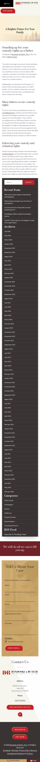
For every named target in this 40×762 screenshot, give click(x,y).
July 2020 (7, 483)
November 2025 (9, 248)
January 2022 (8, 429)
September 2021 (9, 445)
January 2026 (8, 244)
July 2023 (7, 353)
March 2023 (8, 370)
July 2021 (7, 454)
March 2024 (8, 319)
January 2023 (8, 378)
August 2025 (8, 256)
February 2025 (9, 273)
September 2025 (9, 252)
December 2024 (9, 282)
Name (7, 585)
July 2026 (7, 231)
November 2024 (9, 286)
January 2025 (8, 277)
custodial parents (8, 113)
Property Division (10, 517)
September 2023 (9, 345)
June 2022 (7, 408)
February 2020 (9, 491)
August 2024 (8, 298)
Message (8, 623)
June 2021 (7, 458)
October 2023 (9, 340)
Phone (7, 604)
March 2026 (8, 240)
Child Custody (12, 57)
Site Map (15, 750)
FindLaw (30, 753)
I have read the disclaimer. (16, 641)
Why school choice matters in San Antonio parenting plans (17, 196)
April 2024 (7, 315)
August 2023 (8, 349)
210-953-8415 (20, 700)
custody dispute (8, 154)
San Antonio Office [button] (20, 707)
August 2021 (8, 450)
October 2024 (9, 290)
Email (7, 595)
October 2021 (9, 441)
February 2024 (9, 324)
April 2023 (7, 366)
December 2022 (9, 382)
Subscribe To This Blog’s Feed (15, 534)
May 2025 (7, 261)
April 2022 (7, 416)
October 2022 (9, 391)
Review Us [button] (20, 730)
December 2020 (9, 479)
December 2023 (9, 332)
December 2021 (9, 433)
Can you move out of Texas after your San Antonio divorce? (17, 209)
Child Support (8, 504)
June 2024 (7, 307)
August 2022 (8, 399)
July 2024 (7, 303)
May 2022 (7, 412)
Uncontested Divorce (11, 525)
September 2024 (9, 294)
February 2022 (9, 424)
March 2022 (8, 420)
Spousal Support (9, 521)
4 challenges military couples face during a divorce (17, 215)
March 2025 (8, 269)
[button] (7, 3)
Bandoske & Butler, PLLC (21, 54)
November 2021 (9, 437)
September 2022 (9, 395)
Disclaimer (8, 638)
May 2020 (7, 487)
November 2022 (9, 387)
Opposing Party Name (13, 614)
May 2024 (7, 311)
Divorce (6, 509)
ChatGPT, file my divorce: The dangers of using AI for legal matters (19, 221)
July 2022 (7, 403)
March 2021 (8, 470)
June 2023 (7, 357)
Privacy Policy (24, 750)
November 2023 (9, 336)
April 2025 (7, 265)
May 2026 (7, 235)
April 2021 (7, 466)
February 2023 (9, 374)
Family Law (8, 513)
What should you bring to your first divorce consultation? (18, 202)
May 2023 (7, 361)
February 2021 (9, 475)
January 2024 (8, 328)
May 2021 (7, 462)
